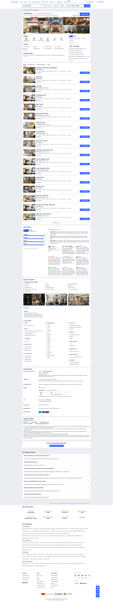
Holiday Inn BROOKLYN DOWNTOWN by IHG (77, 531)
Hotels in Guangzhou (41, 554)
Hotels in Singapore (82, 556)
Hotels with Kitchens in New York (41, 565)
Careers (38, 579)
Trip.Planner (66, 1)
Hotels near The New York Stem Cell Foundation (60, 542)
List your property (54, 581)
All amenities (25, 50)
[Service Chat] (97, 595)
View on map (71, 60)
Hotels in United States (61, 503)
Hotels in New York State (71, 503)
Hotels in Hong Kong (71, 554)
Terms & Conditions (40, 581)
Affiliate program (54, 579)
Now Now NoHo (55, 533)
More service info (25, 579)
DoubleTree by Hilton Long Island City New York (59, 531)
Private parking (71, 283)
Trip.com (50, 503)
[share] (97, 591)
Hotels (55, 503)
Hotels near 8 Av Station (26, 549)
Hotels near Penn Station (71, 547)
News (38, 577)
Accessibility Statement (41, 585)
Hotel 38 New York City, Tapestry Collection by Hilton (32, 535)
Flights (21, 1)
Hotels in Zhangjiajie (48, 556)
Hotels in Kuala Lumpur (57, 556)
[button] (72, 2)
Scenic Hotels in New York (54, 563)
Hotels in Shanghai (25, 554)
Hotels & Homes (14, 1)
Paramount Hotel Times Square (45, 533)
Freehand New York (26, 531)
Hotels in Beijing (33, 554)
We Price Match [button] (76, 15)
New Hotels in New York (44, 563)
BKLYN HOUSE (36, 528)
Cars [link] (29, 1)
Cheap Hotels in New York (65, 563)
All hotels (53, 583)
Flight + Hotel (45, 1)
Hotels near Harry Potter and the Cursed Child (30, 542)
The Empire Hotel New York (27, 528)
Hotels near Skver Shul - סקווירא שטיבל (77, 542)
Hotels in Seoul (33, 556)
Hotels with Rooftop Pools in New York (78, 563)
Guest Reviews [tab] (31, 64)
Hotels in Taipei (75, 556)
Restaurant (71, 285)
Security (52, 587)
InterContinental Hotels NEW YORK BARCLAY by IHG (40, 531)
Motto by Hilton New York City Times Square (30, 538)
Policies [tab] (48, 64)
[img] (36, 25)
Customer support (25, 575)
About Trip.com (39, 575)
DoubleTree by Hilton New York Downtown (47, 528)
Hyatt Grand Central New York (64, 533)
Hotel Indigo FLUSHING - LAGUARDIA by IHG (74, 535)
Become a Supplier (54, 585)
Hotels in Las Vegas (25, 556)
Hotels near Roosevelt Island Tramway (59, 547)
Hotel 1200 (86, 528)
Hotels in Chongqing (80, 554)
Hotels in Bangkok (49, 554)
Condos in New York (35, 563)
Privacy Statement (40, 583)
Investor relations (54, 575)
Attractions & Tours (36, 1)
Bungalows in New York (26, 563)
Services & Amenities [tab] (40, 64)
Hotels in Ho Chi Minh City (67, 556)
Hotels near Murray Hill (81, 547)
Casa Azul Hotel (25, 533)
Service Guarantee (25, 577)
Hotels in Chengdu (40, 556)
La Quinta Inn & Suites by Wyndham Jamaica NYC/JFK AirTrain (54, 535)
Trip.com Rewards (54, 577)
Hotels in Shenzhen (56, 554)
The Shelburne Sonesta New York (62, 528)
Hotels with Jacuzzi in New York (28, 565)
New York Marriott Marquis (34, 533)
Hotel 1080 (71, 528)
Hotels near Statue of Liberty (45, 542)
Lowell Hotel (27, 13)
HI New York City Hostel (78, 528)
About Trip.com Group (41, 587)
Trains (26, 1)
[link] (90, 2)
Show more (25, 56)
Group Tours (59, 1)
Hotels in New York (80, 503)
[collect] (97, 587)
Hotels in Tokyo (64, 554)
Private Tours (52, 1)
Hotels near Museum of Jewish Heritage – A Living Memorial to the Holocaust (36, 547)
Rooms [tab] (24, 64)
